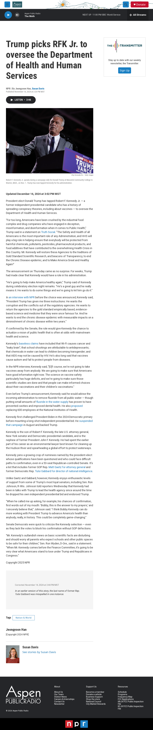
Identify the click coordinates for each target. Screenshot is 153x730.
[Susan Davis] (12, 654)
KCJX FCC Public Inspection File (130, 707)
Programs (122, 694)
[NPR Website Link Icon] (76, 724)
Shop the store (93, 699)
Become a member (95, 692)
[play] (8, 15)
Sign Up (125, 70)
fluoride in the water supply (52, 401)
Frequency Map (125, 697)
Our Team (59, 694)
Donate (141, 4)
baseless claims (28, 343)
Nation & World (24, 618)
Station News (60, 697)
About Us (58, 692)
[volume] (17, 15)
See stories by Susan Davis (39, 652)
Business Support (94, 697)
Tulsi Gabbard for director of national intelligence (63, 471)
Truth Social (48, 232)
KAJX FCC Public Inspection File (131, 702)
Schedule (122, 692)
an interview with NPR (22, 297)
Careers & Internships (64, 699)
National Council (93, 701)
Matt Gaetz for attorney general (67, 467)
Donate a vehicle (94, 694)
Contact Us (59, 701)
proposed (77, 405)
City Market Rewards (96, 704)
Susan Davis (38, 88)
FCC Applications (126, 699)
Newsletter (59, 704)
